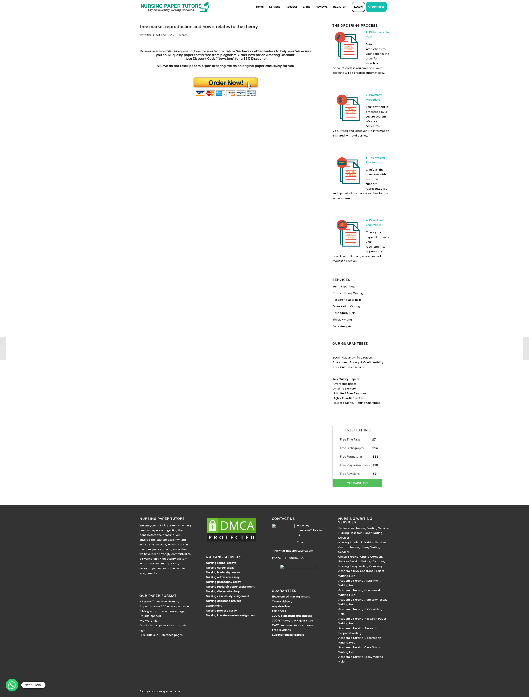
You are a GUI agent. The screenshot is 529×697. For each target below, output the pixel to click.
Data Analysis (341, 326)
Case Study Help (344, 313)
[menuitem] (260, 7)
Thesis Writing (342, 319)
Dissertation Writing (346, 306)
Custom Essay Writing (347, 293)
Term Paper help (343, 286)
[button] (12, 685)
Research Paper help (346, 300)
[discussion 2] (3, 348)
